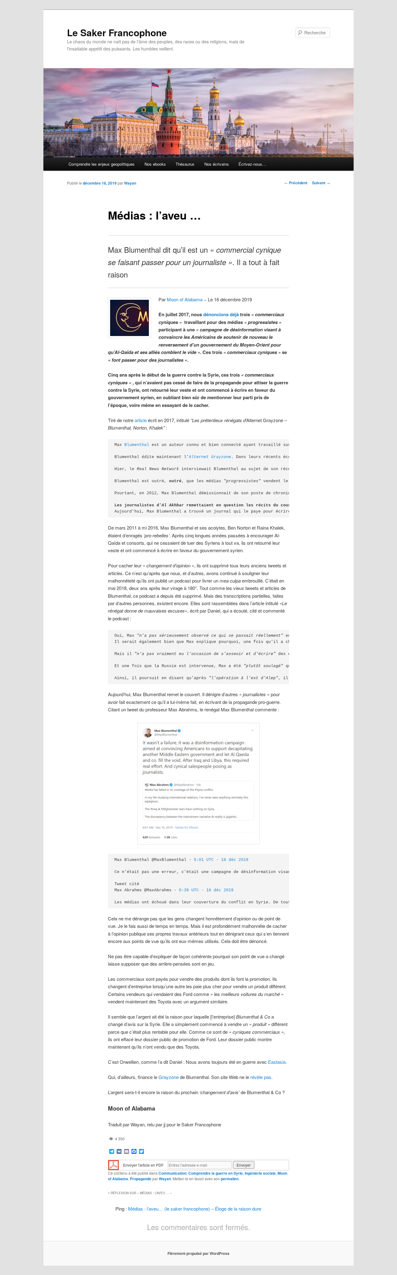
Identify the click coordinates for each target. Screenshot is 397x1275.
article (141, 420)
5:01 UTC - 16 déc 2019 (221, 860)
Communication (172, 1173)
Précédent (295, 183)
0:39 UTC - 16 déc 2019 (206, 890)
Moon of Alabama (185, 299)
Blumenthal (136, 445)
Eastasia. (277, 1062)
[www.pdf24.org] (113, 1164)
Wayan (130, 183)
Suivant (321, 183)
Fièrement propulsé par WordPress (198, 1253)
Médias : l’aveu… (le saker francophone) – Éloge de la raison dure (194, 1208)
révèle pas (260, 1077)
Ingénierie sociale (260, 1173)
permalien (230, 1178)
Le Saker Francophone (117, 32)
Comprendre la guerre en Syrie (215, 1173)
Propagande (140, 1178)
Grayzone (168, 1077)
